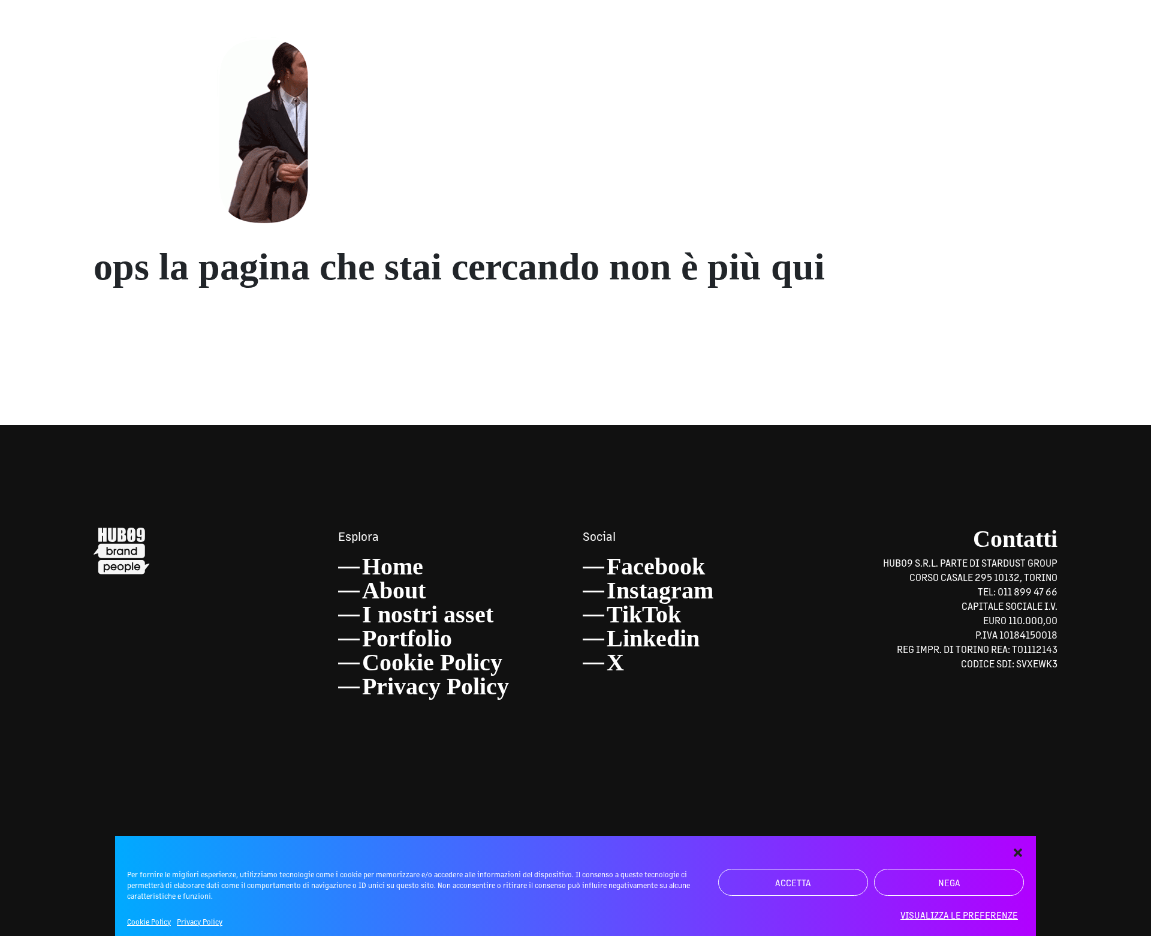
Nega (949, 882)
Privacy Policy (199, 921)
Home (392, 566)
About (394, 590)
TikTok (644, 614)
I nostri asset (427, 614)
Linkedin (653, 638)
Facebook (656, 566)
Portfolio (407, 638)
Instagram (660, 590)
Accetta (793, 882)
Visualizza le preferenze (959, 914)
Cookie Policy (149, 921)
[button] (1018, 851)
